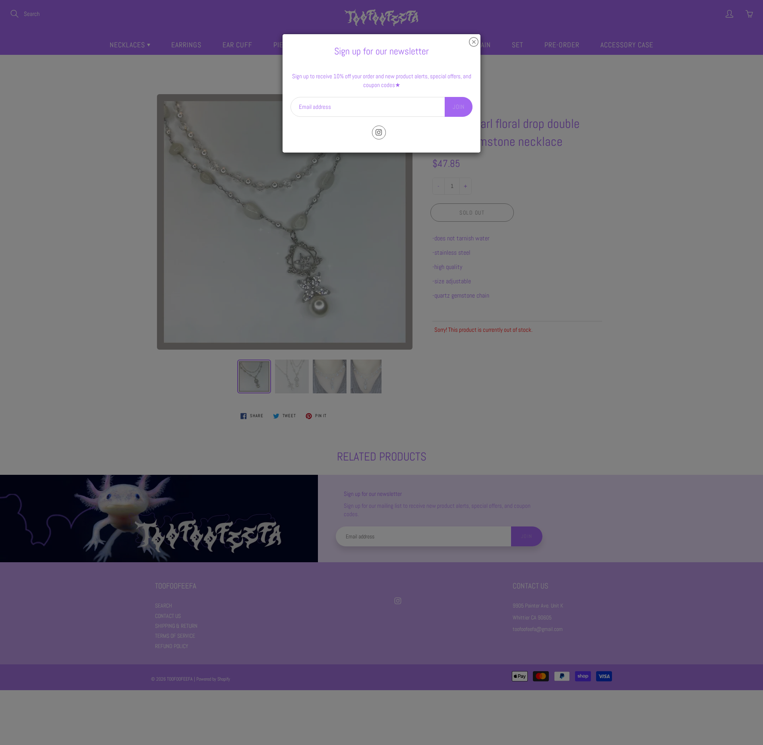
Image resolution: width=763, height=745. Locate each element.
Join (459, 106)
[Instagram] (379, 132)
